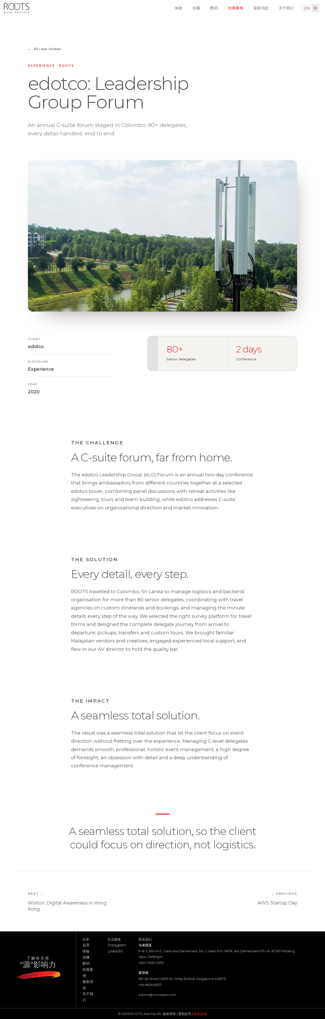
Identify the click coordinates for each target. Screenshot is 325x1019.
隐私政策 (200, 1014)
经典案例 (235, 8)
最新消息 (261, 8)
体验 (178, 8)
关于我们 (286, 8)
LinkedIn (115, 951)
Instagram (117, 945)
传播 (196, 8)
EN (307, 8)
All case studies (44, 49)
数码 (214, 8)
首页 (86, 945)
